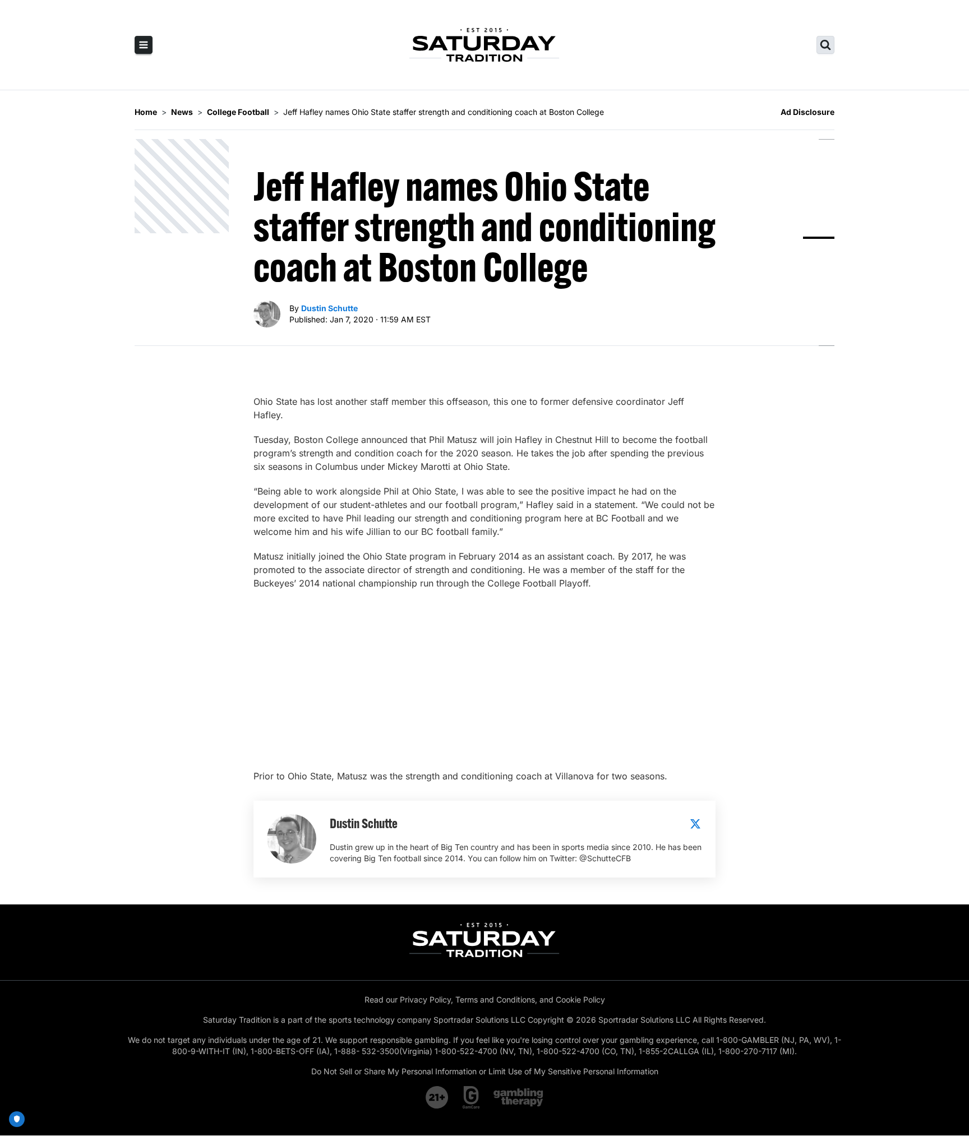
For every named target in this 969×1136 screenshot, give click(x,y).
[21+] (437, 1097)
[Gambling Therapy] (518, 1097)
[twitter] (695, 823)
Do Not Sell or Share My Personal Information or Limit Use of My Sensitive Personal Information (484, 1071)
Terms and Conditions (495, 999)
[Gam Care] (471, 1097)
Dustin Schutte (329, 308)
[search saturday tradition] (825, 45)
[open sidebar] (144, 45)
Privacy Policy (425, 999)
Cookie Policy (580, 999)
